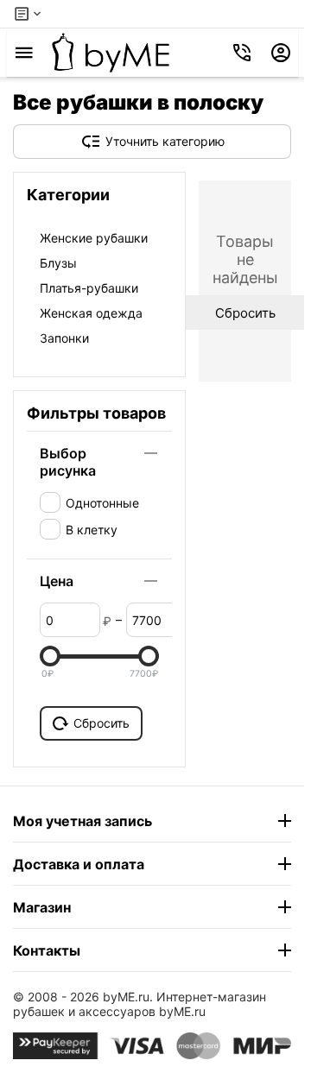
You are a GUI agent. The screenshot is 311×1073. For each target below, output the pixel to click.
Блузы (58, 263)
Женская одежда (91, 313)
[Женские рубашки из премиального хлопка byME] (110, 52)
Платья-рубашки (89, 288)
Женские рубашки (94, 237)
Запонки (64, 338)
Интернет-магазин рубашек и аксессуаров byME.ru (139, 1004)
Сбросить (101, 723)
